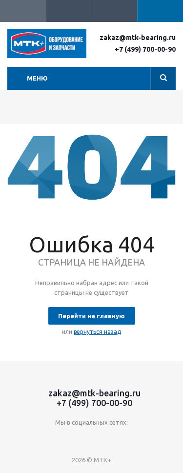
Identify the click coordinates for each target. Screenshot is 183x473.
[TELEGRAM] (101, 438)
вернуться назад (97, 332)
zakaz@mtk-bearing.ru (138, 37)
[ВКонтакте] (61, 438)
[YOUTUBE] (81, 438)
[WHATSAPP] (121, 438)
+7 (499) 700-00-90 (145, 49)
